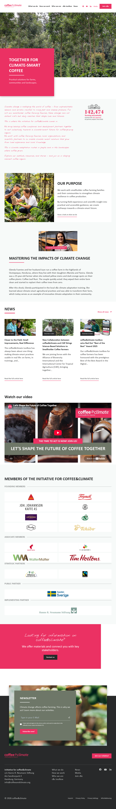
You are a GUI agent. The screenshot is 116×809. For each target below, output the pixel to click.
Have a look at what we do (67, 215)
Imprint (70, 798)
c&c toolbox (67, 6)
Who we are (56, 6)
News (76, 6)
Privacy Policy (80, 798)
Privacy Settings (93, 798)
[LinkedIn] (110, 770)
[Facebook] (100, 770)
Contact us (50, 657)
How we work (44, 6)
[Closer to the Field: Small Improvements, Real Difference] (20, 327)
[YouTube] (105, 770)
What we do (33, 6)
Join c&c (105, 6)
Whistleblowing (106, 798)
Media (96, 6)
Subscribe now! (29, 731)
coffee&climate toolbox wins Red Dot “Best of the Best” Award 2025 (92, 343)
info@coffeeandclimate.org (17, 782)
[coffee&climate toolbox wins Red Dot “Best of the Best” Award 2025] (95, 327)
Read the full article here (14, 379)
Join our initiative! (102, 756)
